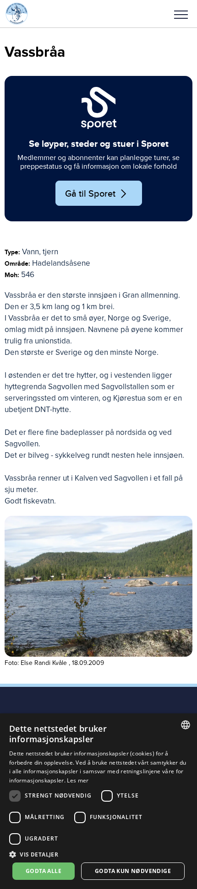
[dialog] (98, 801)
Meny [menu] (181, 13)
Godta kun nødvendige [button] (133, 871)
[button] (181, 13)
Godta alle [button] (43, 871)
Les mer (77, 780)
